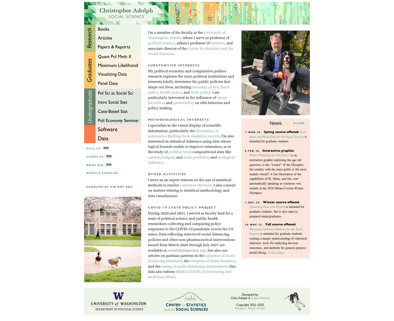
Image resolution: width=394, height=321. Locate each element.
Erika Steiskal (260, 298)
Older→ (300, 123)
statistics (217, 43)
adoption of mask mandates (213, 261)
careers (154, 157)
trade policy (200, 92)
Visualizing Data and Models (267, 207)
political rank (179, 152)
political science (161, 43)
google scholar (102, 173)
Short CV (95, 156)
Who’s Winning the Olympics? (269, 155)
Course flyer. (276, 252)
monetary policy (205, 87)
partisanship (183, 103)
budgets (167, 157)
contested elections (196, 185)
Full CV (93, 148)
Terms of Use (256, 308)
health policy (171, 92)
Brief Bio (95, 165)
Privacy (240, 308)
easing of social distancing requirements (194, 267)
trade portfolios (196, 157)
